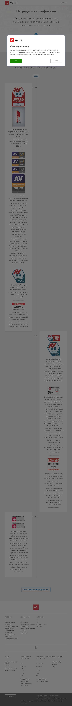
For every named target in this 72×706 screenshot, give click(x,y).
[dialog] (36, 50)
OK (16, 61)
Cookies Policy (50, 54)
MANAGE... (56, 61)
